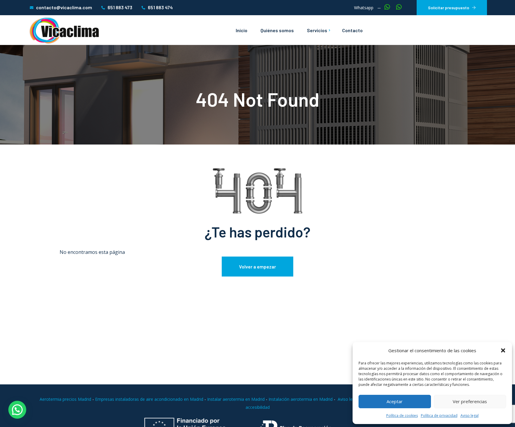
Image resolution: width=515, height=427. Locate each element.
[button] (503, 350)
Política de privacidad (439, 415)
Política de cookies (402, 415)
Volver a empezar (257, 266)
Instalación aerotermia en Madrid (301, 399)
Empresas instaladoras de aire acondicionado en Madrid (149, 399)
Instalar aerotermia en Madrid (236, 399)
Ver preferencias (470, 401)
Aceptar (395, 401)
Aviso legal (469, 415)
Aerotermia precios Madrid (65, 399)
